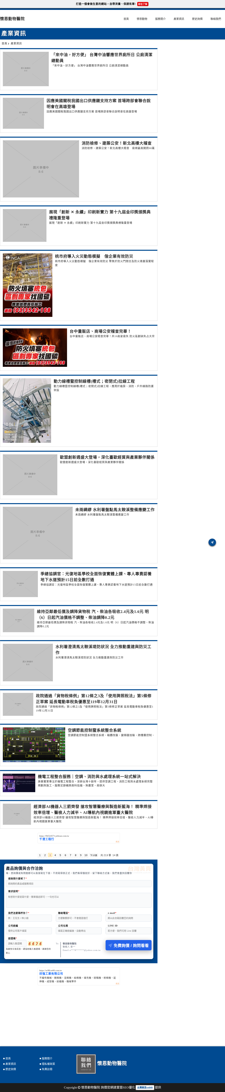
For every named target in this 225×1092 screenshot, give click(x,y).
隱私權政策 (48, 1063)
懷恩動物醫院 (12, 19)
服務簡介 (160, 18)
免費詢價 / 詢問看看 (131, 945)
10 (85, 855)
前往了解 (142, 4)
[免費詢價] (212, 542)
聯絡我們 (216, 18)
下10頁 (93, 855)
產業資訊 (179, 18)
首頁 (126, 18)
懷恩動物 (142, 18)
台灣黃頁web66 (145, 1087)
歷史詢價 (197, 18)
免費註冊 (47, 1069)
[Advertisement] (78, 1010)
